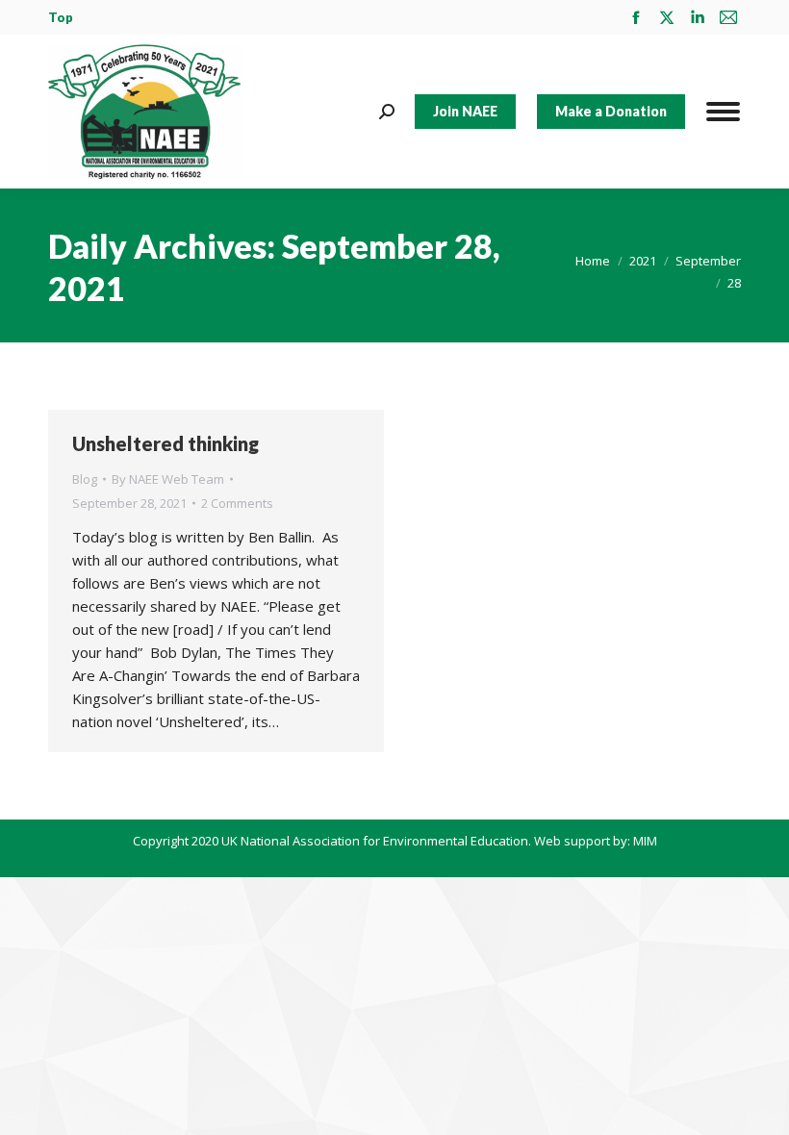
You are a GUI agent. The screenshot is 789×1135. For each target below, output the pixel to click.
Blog (84, 479)
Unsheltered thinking (165, 443)
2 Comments (237, 503)
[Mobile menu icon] (723, 111)
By (168, 479)
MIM (645, 840)
